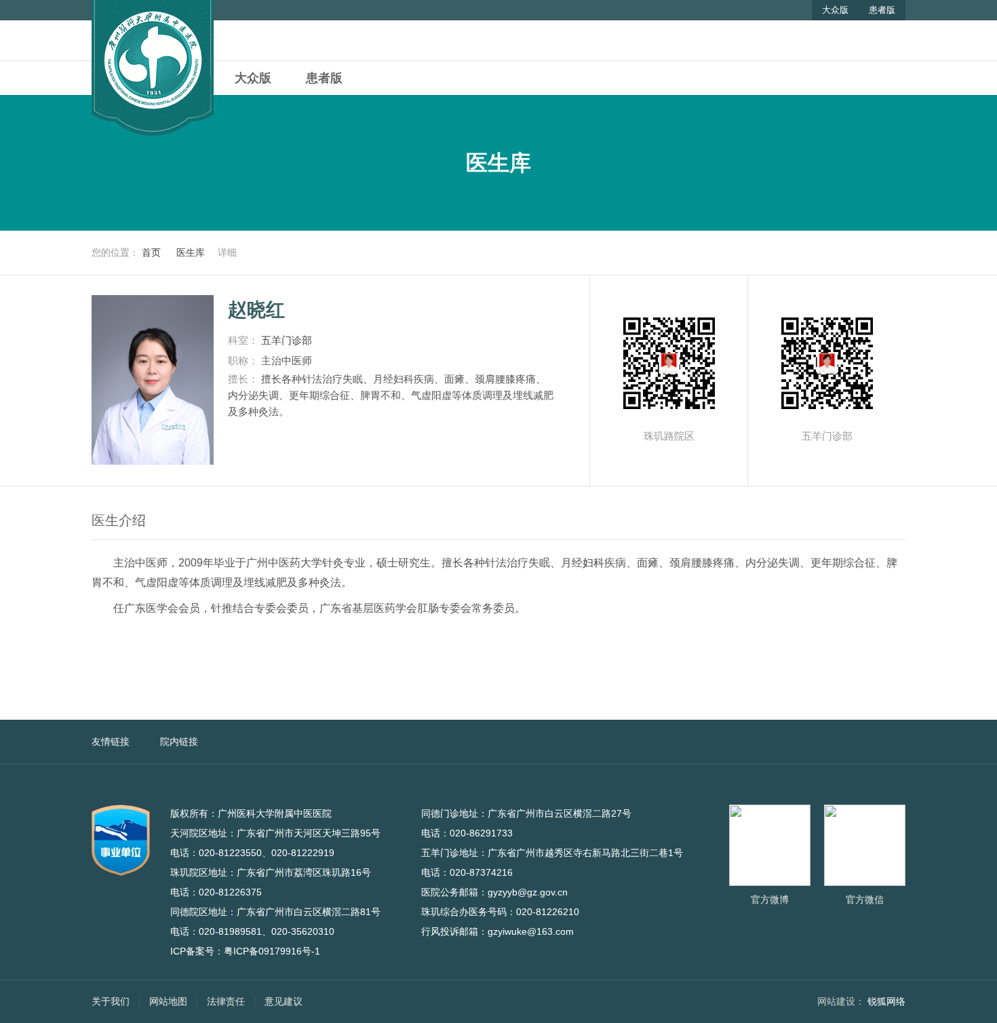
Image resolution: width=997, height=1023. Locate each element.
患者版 (882, 10)
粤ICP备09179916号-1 (272, 951)
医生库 (190, 252)
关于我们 (111, 1001)
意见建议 (283, 1001)
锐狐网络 (886, 1001)
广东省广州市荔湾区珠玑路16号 (311, 872)
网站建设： (841, 1001)
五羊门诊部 (292, 340)
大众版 (835, 10)
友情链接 (111, 741)
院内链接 (179, 741)
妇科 (593, 562)
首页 (151, 252)
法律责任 (226, 1001)
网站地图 (168, 1001)
